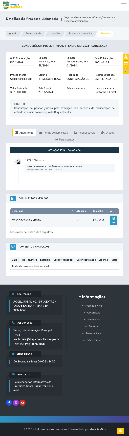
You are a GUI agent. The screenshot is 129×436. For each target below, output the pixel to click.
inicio (14, 33)
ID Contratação (21, 58)
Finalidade (72, 75)
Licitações (55, 33)
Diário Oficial (93, 340)
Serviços (93, 326)
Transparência (33, 33)
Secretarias (93, 319)
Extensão (81, 211)
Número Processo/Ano (46, 60)
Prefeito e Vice (93, 306)
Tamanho (98, 211)
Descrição (17, 211)
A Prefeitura (93, 312)
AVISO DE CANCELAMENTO (26, 220)
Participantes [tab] (66, 139)
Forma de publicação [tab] (55, 132)
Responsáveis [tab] (86, 132)
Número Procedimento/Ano (77, 60)
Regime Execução (105, 75)
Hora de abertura (104, 88)
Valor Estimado (19, 88)
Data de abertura (76, 88)
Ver (112, 211)
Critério (42, 75)
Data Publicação (104, 58)
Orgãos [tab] (109, 132)
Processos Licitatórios (80, 33)
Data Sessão (45, 88)
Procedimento (18, 75)
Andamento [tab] (26, 132)
